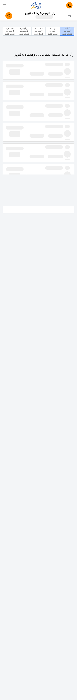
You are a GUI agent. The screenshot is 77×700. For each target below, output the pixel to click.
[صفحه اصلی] (36, 5)
